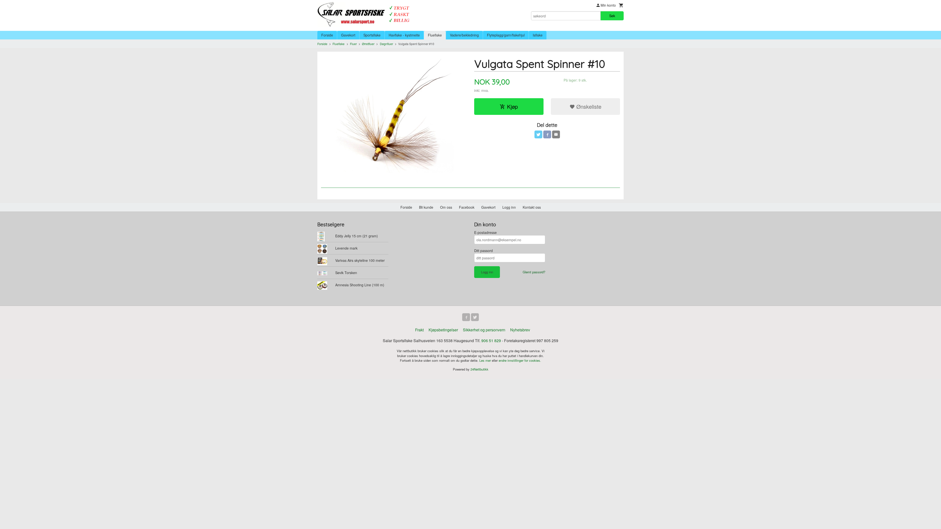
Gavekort (348, 35)
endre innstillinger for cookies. (520, 360)
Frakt (419, 330)
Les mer (485, 360)
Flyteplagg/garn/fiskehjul (506, 35)
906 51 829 (491, 340)
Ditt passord (483, 250)
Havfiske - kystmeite (404, 35)
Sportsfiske (372, 35)
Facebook (466, 207)
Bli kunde (426, 207)
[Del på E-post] (556, 134)
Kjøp (512, 106)
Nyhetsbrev (520, 330)
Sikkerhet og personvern (484, 330)
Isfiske (538, 35)
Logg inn (509, 207)
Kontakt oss (532, 207)
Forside (327, 35)
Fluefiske (435, 35)
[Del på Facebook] (547, 134)
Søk (612, 15)
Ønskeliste (588, 106)
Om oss (446, 207)
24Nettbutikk (479, 369)
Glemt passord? (534, 272)
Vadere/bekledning (464, 35)
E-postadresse (485, 232)
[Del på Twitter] (538, 134)
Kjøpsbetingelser (443, 330)
